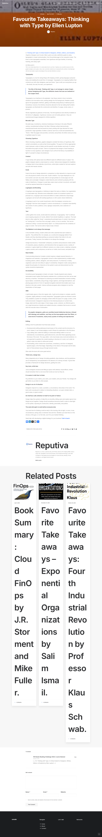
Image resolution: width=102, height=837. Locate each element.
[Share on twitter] (63, 429)
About (59, 3)
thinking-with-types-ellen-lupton (34, 429)
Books (42, 14)
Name (28, 792)
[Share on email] (76, 429)
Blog (80, 3)
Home (54, 3)
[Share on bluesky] (72, 429)
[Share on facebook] (61, 429)
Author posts (38, 460)
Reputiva (53, 31)
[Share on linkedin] (69, 429)
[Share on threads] (65, 429)
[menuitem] (55, 3)
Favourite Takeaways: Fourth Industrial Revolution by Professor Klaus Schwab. (77, 619)
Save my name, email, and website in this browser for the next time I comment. (45, 799)
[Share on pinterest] (67, 429)
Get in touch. (66, 418)
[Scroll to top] (99, 834)
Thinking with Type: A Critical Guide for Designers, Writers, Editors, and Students (51, 53)
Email (45, 792)
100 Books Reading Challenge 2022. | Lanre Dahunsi (49, 757)
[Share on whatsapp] (70, 429)
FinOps (31, 486)
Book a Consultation (88, 3)
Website (63, 792)
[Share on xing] (74, 429)
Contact (98, 3)
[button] (24, 491)
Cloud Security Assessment (70, 3)
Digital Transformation (55, 486)
